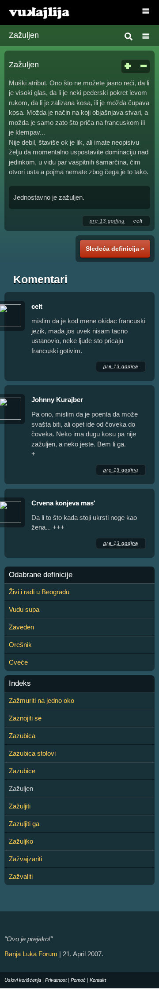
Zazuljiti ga (24, 823)
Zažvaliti (21, 876)
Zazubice (22, 771)
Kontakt (98, 980)
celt (138, 220)
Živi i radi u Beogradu (39, 592)
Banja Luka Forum (30, 954)
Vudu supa (24, 609)
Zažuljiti (19, 806)
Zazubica (22, 735)
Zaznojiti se (25, 718)
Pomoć (78, 980)
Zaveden (21, 627)
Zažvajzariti (25, 859)
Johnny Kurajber (57, 399)
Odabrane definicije (40, 575)
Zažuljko (21, 841)
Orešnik (20, 644)
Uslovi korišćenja (22, 980)
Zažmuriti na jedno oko (41, 700)
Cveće (18, 662)
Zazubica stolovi (32, 753)
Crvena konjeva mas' (63, 503)
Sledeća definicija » (115, 248)
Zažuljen (24, 35)
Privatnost (56, 980)
